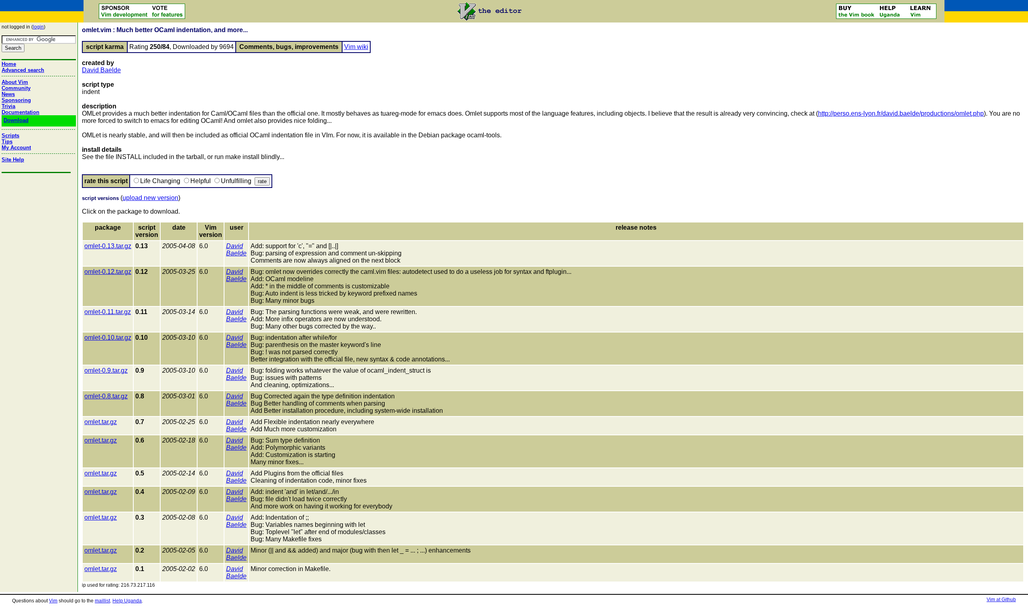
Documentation (20, 112)
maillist (102, 601)
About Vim (15, 82)
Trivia (8, 106)
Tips (7, 142)
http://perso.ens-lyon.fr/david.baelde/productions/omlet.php (901, 113)
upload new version (150, 197)
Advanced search (23, 70)
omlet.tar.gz (100, 421)
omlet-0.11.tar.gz (107, 311)
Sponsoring (16, 100)
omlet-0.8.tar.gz (106, 396)
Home (9, 64)
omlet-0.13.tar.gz (107, 246)
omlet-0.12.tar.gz (107, 271)
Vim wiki (356, 46)
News (8, 94)
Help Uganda (127, 601)
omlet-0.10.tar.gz (107, 337)
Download (16, 120)
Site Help (13, 160)
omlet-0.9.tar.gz (106, 370)
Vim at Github (1001, 599)
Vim (53, 601)
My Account (16, 148)
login (38, 27)
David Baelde (101, 70)
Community (16, 88)
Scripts (10, 136)
